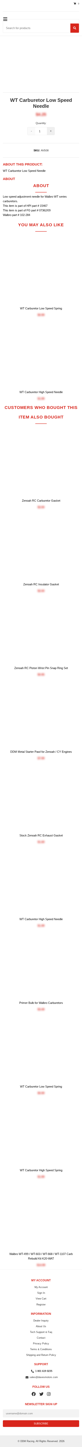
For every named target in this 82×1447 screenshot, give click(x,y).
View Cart (41, 1298)
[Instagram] (48, 1393)
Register (41, 1304)
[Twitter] (41, 1393)
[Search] (74, 28)
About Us (41, 1326)
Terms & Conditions (41, 1349)
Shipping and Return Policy (41, 1355)
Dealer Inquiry (41, 1320)
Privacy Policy (41, 1343)
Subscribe (41, 1423)
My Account (41, 1287)
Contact (41, 1337)
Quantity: (41, 123)
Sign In (41, 1292)
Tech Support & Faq (41, 1332)
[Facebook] (34, 1393)
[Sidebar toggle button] (5, 19)
